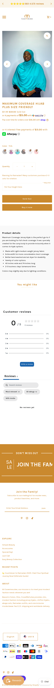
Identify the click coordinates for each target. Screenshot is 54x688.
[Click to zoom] (47, 35)
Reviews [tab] (11, 376)
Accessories (7, 548)
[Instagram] (27, 518)
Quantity (6, 166)
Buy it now (27, 207)
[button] (27, 115)
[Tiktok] (32, 518)
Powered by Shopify (30, 685)
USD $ (31, 636)
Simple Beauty (8, 545)
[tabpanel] (27, 411)
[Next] (51, 4)
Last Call (6, 556)
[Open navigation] (9, 17)
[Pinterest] (21, 518)
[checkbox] (10, 398)
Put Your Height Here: (13, 187)
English (10, 636)
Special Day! (7, 552)
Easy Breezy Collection (12, 559)
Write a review (27, 364)
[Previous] (3, 4)
